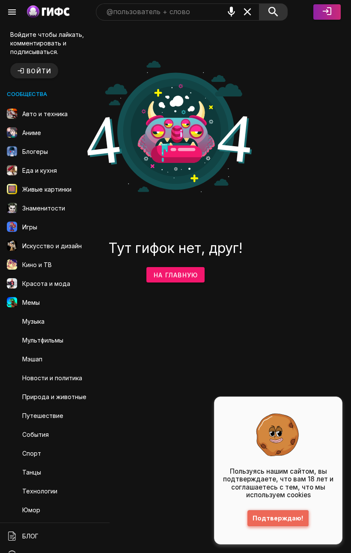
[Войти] (327, 12)
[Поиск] (273, 12)
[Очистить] (247, 12)
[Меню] (12, 12)
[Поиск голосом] (231, 12)
